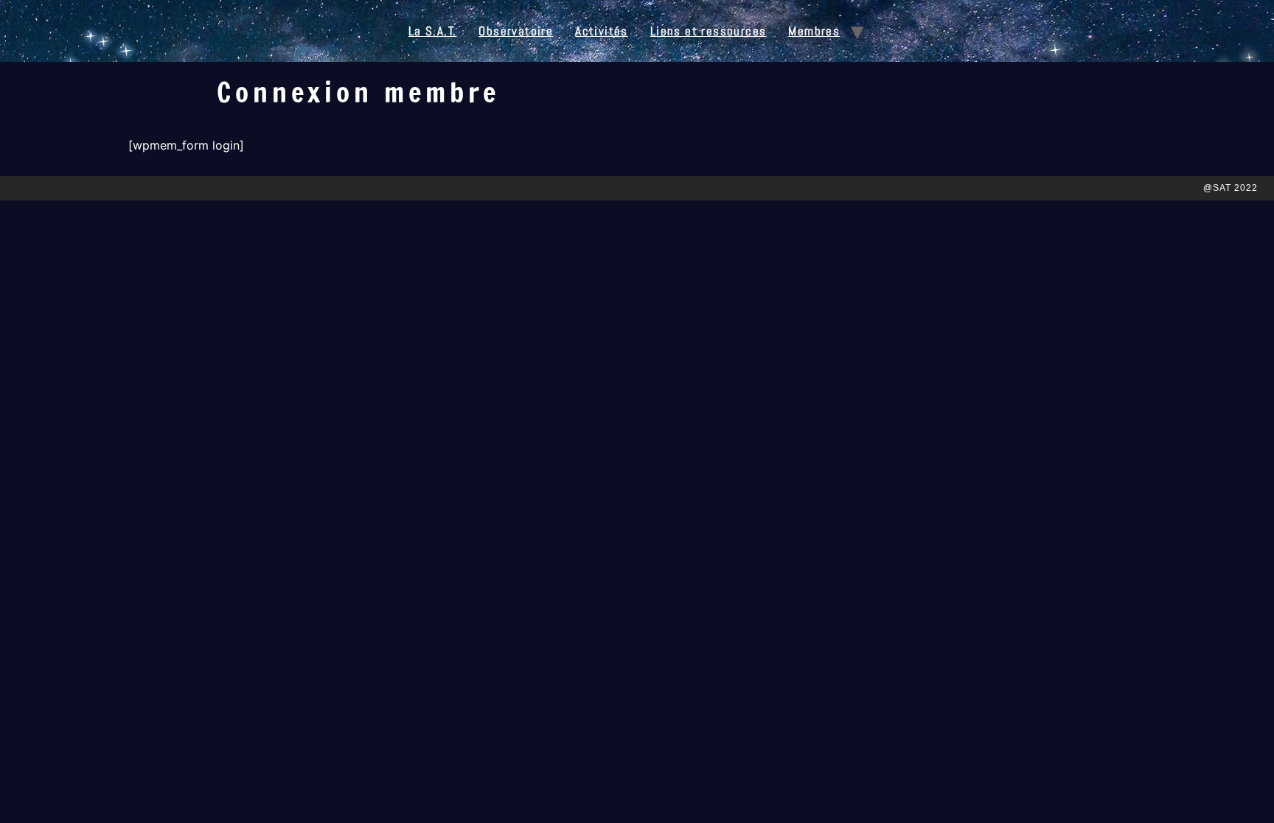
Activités (601, 31)
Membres (814, 31)
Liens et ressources (708, 31)
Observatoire (515, 31)
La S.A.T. (432, 31)
